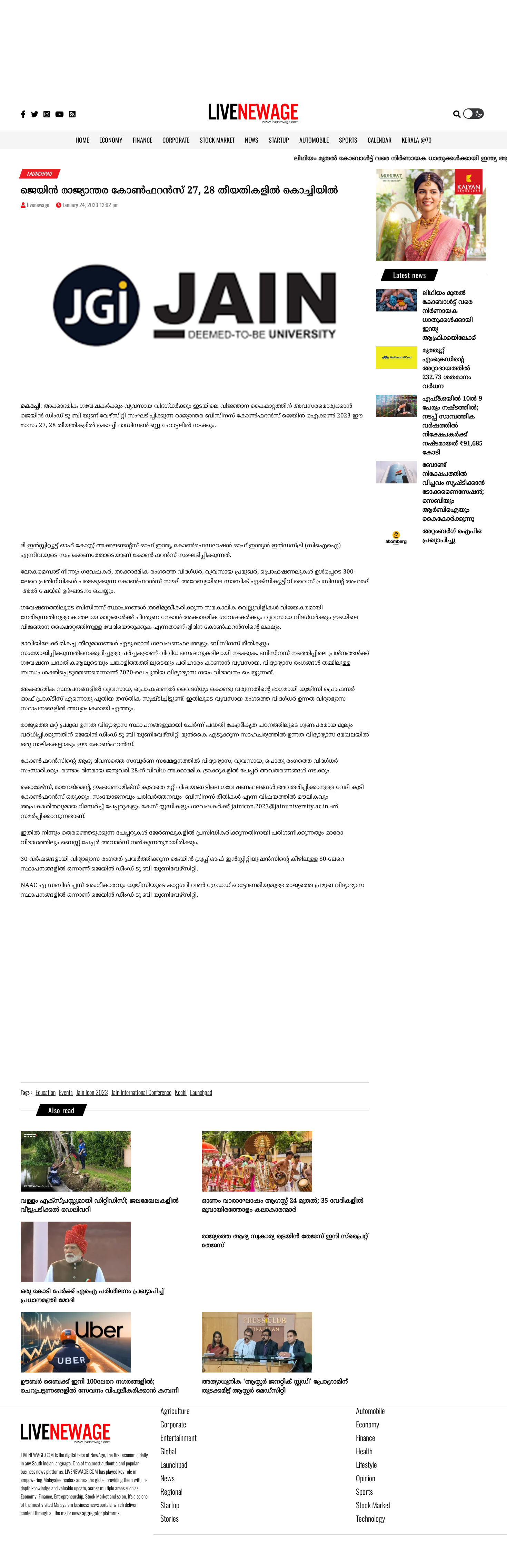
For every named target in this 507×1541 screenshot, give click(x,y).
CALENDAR (379, 140)
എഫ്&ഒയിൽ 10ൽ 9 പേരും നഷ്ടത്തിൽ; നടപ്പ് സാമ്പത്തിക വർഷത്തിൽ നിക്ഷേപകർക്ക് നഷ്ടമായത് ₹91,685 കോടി (453, 426)
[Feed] (428, 1530)
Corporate (170, 1422)
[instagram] (402, 1530)
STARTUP (279, 140)
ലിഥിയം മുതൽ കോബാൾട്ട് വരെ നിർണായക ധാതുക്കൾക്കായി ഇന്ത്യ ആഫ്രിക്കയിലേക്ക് (449, 315)
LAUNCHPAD (40, 174)
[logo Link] (253, 119)
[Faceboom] (23, 113)
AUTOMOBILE (314, 140)
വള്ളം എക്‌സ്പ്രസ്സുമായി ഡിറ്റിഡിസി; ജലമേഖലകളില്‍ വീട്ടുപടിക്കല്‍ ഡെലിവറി (100, 1205)
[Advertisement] (253, 48)
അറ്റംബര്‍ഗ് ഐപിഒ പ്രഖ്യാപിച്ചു (452, 536)
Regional (169, 1481)
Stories (167, 1504)
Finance (364, 1434)
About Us (225, 1530)
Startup (168, 1493)
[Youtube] (59, 113)
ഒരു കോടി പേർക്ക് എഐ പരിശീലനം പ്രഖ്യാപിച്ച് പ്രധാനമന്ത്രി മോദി (92, 1296)
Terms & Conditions (340, 1530)
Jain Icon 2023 (92, 1092)
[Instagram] (46, 113)
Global (166, 1446)
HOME (82, 140)
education (46, 1092)
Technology (367, 1504)
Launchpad (171, 1457)
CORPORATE (175, 140)
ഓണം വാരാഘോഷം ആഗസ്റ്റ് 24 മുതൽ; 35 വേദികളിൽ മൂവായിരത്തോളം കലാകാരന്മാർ (283, 1205)
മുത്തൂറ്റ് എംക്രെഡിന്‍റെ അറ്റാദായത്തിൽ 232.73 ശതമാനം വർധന (447, 369)
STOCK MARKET (217, 140)
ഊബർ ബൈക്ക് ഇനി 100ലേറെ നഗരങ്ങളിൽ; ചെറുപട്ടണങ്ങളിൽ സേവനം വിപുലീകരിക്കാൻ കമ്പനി (100, 1386)
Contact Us (257, 1530)
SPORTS (348, 140)
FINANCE (142, 140)
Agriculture (172, 1410)
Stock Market (370, 1493)
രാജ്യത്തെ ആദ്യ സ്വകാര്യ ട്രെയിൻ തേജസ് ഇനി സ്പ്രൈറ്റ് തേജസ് (285, 1241)
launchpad (201, 1092)
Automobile (368, 1410)
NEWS (251, 140)
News (166, 1469)
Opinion (364, 1469)
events (66, 1092)
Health (363, 1446)
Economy (365, 1422)
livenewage (38, 205)
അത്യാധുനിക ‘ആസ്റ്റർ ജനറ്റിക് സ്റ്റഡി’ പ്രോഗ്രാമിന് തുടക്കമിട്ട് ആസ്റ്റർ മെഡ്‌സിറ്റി (275, 1386)
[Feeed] (72, 113)
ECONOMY (110, 140)
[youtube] (415, 1530)
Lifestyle (365, 1457)
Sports (363, 1481)
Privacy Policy (294, 1530)
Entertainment (175, 1434)
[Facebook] (379, 1530)
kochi (181, 1092)
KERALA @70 (416, 140)
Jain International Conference (141, 1092)
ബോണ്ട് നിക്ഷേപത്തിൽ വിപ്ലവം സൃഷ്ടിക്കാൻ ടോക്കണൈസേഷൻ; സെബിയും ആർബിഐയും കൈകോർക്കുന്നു (454, 492)
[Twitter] (34, 113)
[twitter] (390, 1530)
